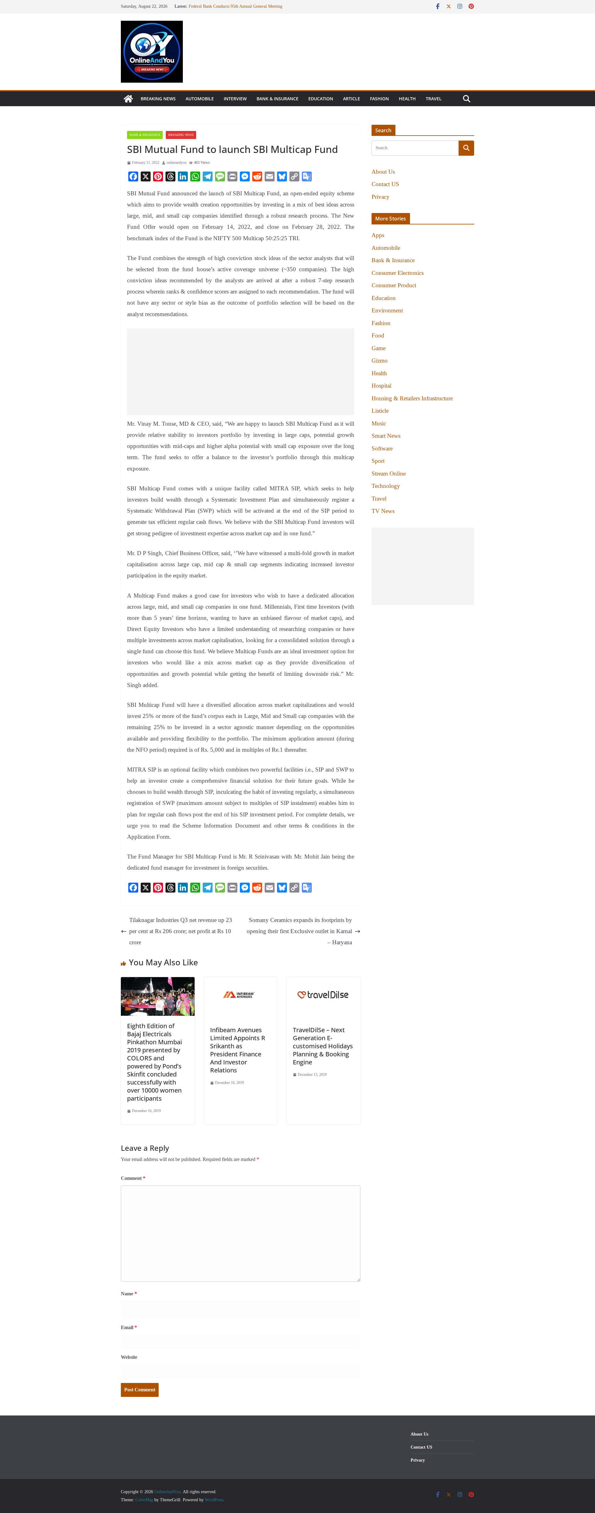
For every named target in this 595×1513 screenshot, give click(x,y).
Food (378, 335)
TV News (383, 511)
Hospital (381, 385)
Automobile (200, 99)
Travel (434, 99)
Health (407, 99)
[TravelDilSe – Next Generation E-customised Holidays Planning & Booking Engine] (323, 982)
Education (320, 99)
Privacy (381, 196)
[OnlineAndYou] (128, 98)
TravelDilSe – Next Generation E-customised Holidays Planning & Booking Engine (323, 1046)
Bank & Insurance (277, 99)
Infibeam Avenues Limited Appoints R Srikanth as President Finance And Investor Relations (237, 1050)
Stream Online (389, 473)
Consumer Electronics (398, 273)
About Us (383, 171)
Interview (235, 99)
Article (351, 99)
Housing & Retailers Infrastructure (412, 398)
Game (379, 348)
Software (382, 448)
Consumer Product (394, 285)
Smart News (386, 436)
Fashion (379, 99)
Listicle (380, 410)
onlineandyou (177, 162)
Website (129, 1357)
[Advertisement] (240, 371)
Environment (387, 310)
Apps (378, 235)
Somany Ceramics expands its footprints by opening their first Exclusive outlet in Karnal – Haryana (299, 931)
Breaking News (158, 99)
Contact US (385, 184)
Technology (386, 486)
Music (379, 423)
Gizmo (380, 360)
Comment (133, 1178)
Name (129, 1293)
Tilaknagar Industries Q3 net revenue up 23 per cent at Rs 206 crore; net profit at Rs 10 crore (180, 931)
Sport (378, 461)
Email (129, 1327)
